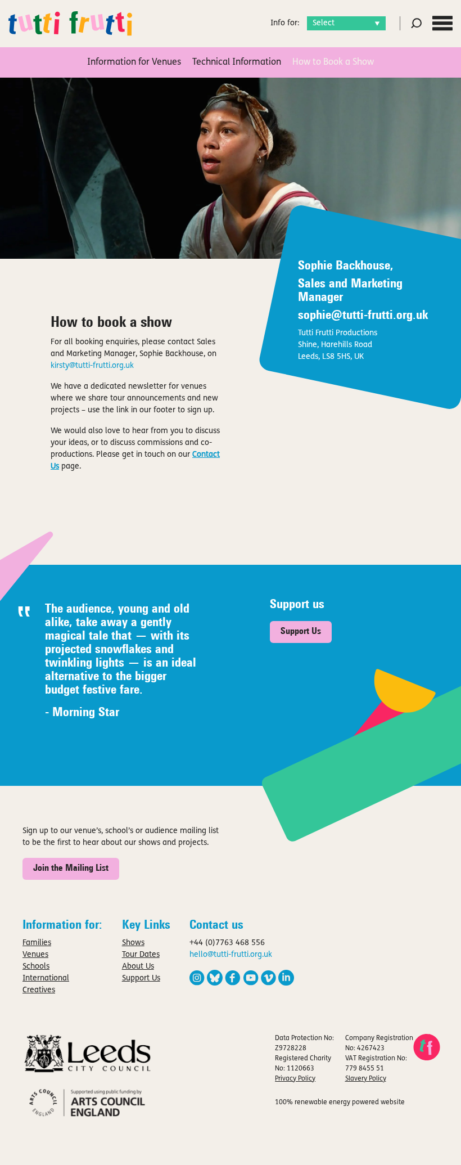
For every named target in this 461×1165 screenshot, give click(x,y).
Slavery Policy (365, 1079)
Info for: (284, 23)
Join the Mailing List (71, 868)
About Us (138, 966)
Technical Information (236, 62)
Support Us (301, 631)
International (45, 978)
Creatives (38, 990)
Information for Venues (134, 62)
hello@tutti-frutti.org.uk (230, 955)
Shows (133, 943)
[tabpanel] (230, 168)
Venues (35, 955)
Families (36, 943)
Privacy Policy (295, 1079)
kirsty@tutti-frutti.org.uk (93, 366)
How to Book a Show (333, 62)
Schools (35, 966)
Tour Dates (141, 955)
